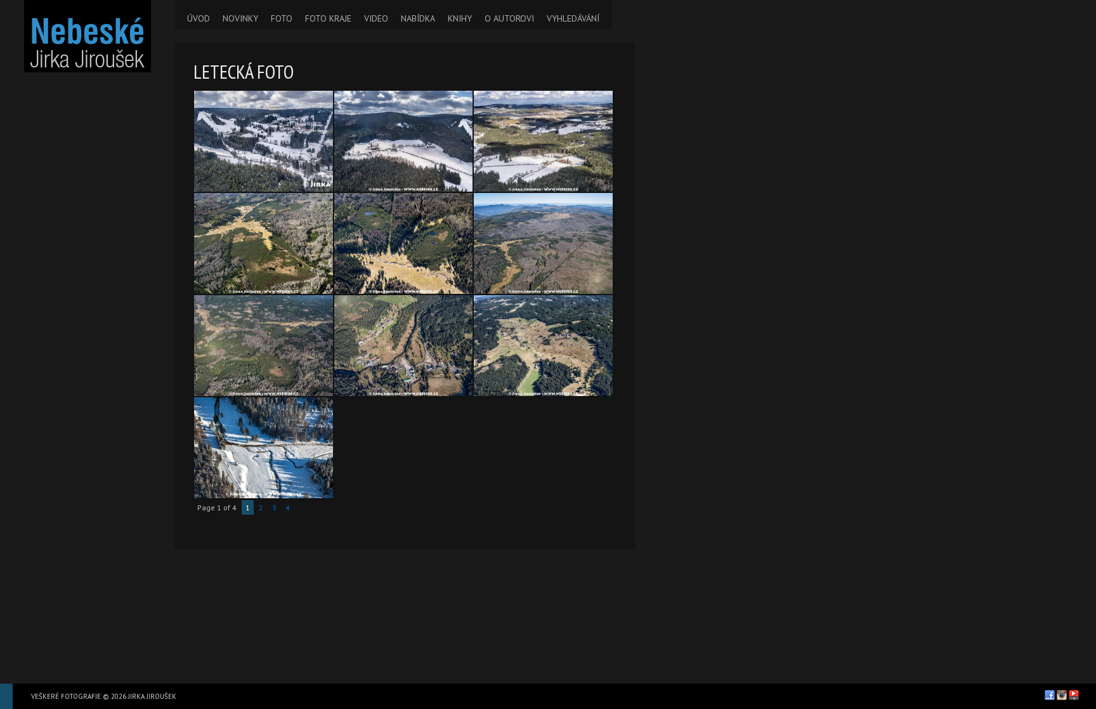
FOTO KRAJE (328, 18)
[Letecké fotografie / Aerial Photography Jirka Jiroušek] (87, 36)
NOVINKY (240, 18)
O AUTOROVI (509, 18)
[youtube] (1074, 695)
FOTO (281, 18)
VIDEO (376, 18)
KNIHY (460, 18)
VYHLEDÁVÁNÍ (573, 18)
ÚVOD (198, 18)
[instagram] (1062, 695)
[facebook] (1050, 695)
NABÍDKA (418, 18)
